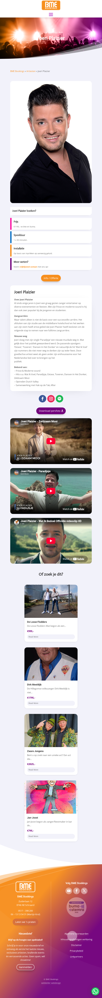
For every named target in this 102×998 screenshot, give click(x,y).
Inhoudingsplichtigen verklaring (76, 939)
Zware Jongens (35, 751)
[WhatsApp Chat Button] (95, 991)
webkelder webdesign (51, 983)
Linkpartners (76, 956)
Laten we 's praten (25, 922)
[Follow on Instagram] (51, 398)
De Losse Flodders (37, 621)
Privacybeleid (76, 950)
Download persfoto (49, 410)
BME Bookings (17, 71)
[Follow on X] (84, 891)
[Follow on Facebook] (42, 398)
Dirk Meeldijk (34, 684)
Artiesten (31, 71)
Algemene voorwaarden (76, 933)
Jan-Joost (32, 817)
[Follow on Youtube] (68, 891)
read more (33, 636)
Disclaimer (76, 945)
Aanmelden (25, 967)
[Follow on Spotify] (59, 398)
